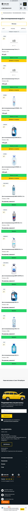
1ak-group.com (4, 476)
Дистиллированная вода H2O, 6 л (10, 302)
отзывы (12, 476)
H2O (4, 289)
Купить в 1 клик (14, 57)
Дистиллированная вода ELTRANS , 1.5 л (12, 108)
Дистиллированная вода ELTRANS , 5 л (11, 167)
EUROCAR (5, 124)
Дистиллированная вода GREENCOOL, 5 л (12, 249)
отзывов (7, 481)
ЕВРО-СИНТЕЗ (5, 183)
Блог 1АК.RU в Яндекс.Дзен (8, 499)
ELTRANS (4, 95)
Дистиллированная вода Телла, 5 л (10, 78)
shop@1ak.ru (4, 440)
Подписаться (6, 416)
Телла (4, 36)
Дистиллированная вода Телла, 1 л (10, 49)
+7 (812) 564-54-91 (6, 8)
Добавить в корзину (14, 60)
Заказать (14, 204)
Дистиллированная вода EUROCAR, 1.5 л (12, 222)
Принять (22, 509)
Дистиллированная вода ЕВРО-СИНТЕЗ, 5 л (13, 275)
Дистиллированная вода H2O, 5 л (10, 355)
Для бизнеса (7, 444)
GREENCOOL (5, 236)
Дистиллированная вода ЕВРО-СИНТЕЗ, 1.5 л (13, 196)
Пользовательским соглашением (11, 421)
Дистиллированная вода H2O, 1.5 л (10, 328)
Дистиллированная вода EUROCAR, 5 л (11, 137)
